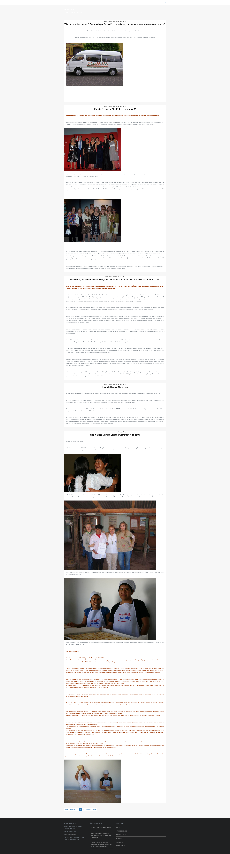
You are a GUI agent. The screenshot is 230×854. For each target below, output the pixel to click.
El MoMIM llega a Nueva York (115, 386)
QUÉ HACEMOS (121, 835)
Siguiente (88, 810)
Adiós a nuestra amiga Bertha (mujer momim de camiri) (115, 434)
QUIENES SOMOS (121, 831)
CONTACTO (119, 842)
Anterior (72, 810)
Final (94, 810)
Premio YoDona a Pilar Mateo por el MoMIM (115, 108)
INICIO (118, 827)
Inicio (73, 12)
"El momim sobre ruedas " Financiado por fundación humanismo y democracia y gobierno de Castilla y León (115, 24)
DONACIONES (120, 846)
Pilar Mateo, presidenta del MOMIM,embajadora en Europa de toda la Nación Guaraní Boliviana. (115, 279)
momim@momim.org (71, 834)
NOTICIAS (119, 838)
